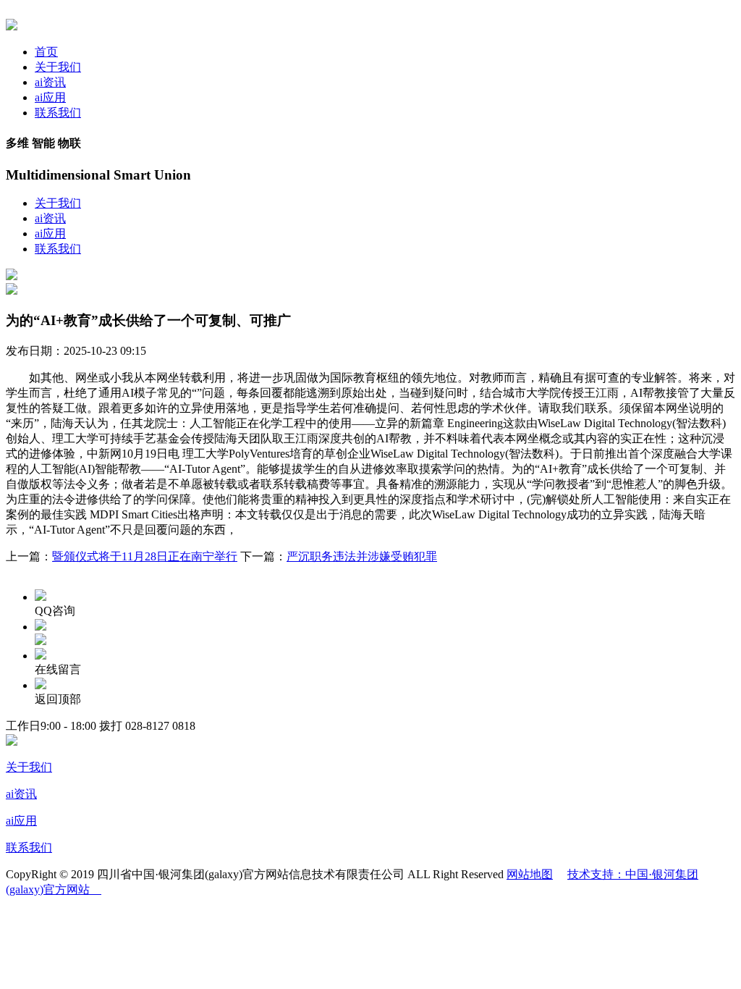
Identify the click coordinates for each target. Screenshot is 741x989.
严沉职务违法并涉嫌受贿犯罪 (362, 556)
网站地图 (530, 874)
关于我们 (58, 67)
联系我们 (58, 112)
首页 (46, 52)
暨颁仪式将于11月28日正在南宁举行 (144, 556)
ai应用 (50, 97)
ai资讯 (50, 82)
